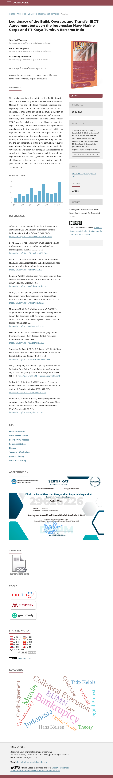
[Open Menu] (9, 3)
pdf (75, 96)
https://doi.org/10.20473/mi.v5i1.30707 (26, 302)
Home (12, 14)
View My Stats (24, 658)
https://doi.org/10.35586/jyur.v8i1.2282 (27, 326)
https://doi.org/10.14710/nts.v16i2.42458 (27, 392)
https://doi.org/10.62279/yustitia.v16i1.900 (28, 253)
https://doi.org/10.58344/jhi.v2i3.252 (25, 269)
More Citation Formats (84, 154)
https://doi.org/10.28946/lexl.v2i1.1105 (26, 342)
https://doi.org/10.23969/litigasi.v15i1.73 (27, 286)
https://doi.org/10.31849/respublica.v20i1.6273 (39, 376)
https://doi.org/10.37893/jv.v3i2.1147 (30, 68)
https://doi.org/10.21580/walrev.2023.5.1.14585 (30, 236)
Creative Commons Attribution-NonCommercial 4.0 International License (85, 231)
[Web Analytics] (13, 658)
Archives (21, 14)
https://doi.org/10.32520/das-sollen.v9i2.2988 (29, 359)
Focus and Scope (17, 431)
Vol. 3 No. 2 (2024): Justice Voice (43, 14)
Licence (12, 448)
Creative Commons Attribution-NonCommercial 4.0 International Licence (39, 769)
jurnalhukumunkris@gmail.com (32, 762)
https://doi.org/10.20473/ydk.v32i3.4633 (27, 412)
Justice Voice (21, 3)
